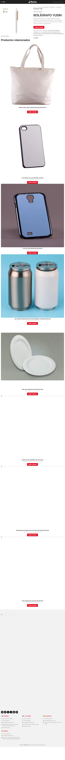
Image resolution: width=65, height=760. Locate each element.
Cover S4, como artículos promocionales (32, 248)
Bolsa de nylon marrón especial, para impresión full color (32, 107)
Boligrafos (52, 7)
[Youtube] (14, 712)
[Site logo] (32, 1)
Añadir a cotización (39, 27)
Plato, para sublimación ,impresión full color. (32, 389)
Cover (38, 179)
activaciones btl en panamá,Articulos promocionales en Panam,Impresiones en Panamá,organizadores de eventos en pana (48, 33)
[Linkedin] (16, 712)
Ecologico (58, 7)
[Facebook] (2, 712)
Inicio (34, 7)
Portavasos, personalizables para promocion (32, 460)
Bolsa (38, 109)
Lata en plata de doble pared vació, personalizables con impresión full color (32, 319)
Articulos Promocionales (43, 7)
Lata (38, 320)
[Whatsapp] (11, 712)
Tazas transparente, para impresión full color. (32, 601)
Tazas (38, 602)
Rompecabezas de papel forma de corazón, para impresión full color (32, 530)
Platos (38, 391)
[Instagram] (8, 712)
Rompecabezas (38, 532)
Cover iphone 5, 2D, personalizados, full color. (33, 178)
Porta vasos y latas (38, 461)
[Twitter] (5, 712)
